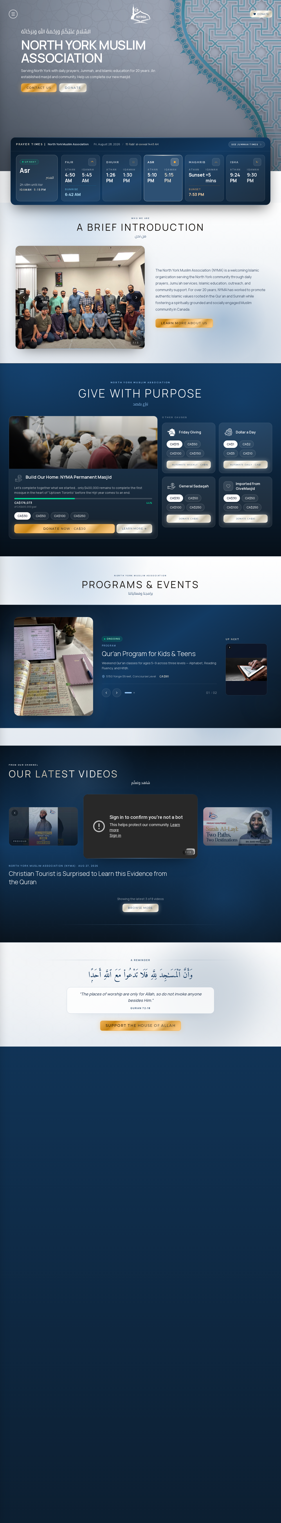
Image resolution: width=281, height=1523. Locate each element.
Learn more (132, 528)
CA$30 (22, 516)
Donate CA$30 (188, 518)
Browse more (140, 907)
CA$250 (79, 516)
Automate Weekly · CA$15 (190, 464)
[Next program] (116, 692)
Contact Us (39, 88)
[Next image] (136, 297)
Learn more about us (184, 323)
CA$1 (230, 444)
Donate (263, 14)
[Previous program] (106, 692)
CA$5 (231, 453)
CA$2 (246, 444)
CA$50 (41, 516)
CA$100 (59, 516)
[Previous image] (24, 297)
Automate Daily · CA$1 (245, 464)
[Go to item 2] (134, 692)
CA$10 (247, 453)
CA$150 (195, 453)
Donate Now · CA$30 (64, 529)
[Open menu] (13, 14)
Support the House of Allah (141, 1026)
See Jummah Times (244, 144)
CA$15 (174, 444)
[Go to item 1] (128, 692)
